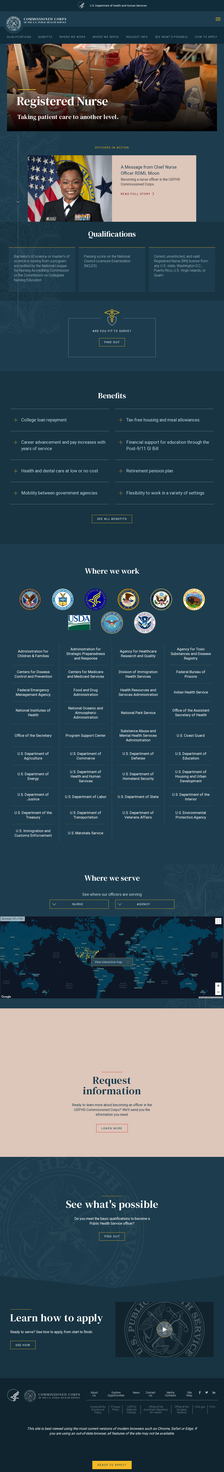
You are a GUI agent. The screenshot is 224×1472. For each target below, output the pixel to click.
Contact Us (150, 1394)
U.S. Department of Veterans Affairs (138, 814)
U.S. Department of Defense (138, 755)
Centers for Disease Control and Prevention (33, 674)
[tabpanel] (112, 188)
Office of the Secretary (33, 735)
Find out (112, 342)
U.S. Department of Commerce (85, 755)
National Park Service (138, 713)
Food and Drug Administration (86, 692)
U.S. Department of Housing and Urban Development (190, 776)
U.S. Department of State (138, 796)
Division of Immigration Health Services (138, 674)
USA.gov (200, 1406)
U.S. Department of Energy (33, 776)
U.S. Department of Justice (33, 796)
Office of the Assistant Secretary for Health (156, 1409)
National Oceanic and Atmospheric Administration (85, 712)
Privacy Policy (115, 1408)
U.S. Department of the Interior (191, 796)
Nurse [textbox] (77, 904)
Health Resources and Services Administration (138, 692)
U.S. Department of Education (190, 755)
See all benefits (112, 518)
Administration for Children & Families (33, 653)
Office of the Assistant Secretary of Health (190, 712)
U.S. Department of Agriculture (33, 755)
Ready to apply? (112, 1465)
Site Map (189, 1394)
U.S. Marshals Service (85, 833)
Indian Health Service (191, 692)
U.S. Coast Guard (191, 735)
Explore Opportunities (116, 1394)
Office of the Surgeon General (182, 1409)
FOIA (212, 1406)
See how (23, 1345)
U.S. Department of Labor (86, 796)
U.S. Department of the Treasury (33, 814)
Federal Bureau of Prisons (190, 674)
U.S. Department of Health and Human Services (85, 776)
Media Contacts (170, 1394)
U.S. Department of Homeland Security (138, 776)
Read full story (135, 194)
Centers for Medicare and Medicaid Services (85, 674)
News (136, 1392)
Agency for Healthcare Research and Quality (138, 653)
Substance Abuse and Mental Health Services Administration (138, 735)
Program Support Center (86, 735)
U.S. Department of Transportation (85, 814)
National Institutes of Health (33, 712)
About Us (94, 1394)
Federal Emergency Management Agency (33, 692)
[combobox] (79, 904)
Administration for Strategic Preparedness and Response (85, 653)
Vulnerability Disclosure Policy (97, 1409)
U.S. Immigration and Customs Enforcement (33, 833)
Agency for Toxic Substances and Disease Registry (191, 653)
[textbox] (144, 904)
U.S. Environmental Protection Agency (190, 814)
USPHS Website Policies (131, 1409)
